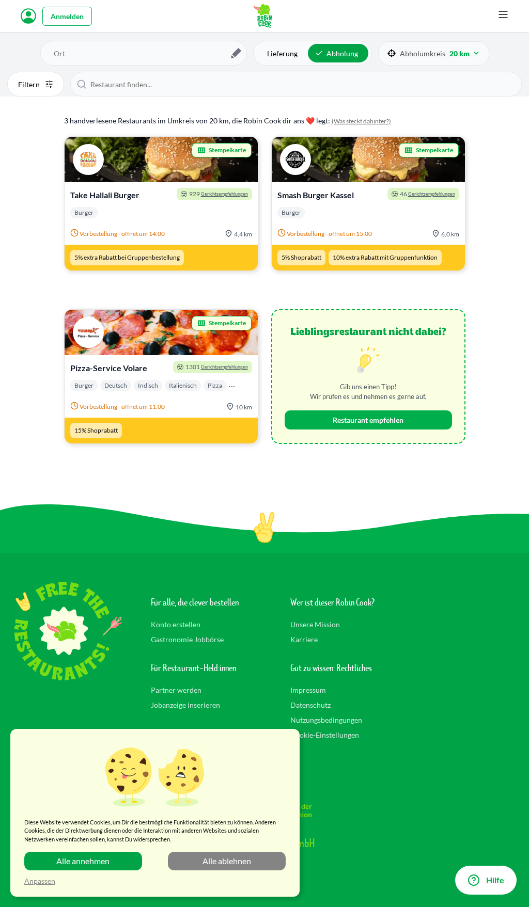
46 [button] (427, 194)
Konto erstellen (175, 624)
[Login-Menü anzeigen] (28, 16)
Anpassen (39, 881)
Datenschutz (310, 705)
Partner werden (176, 690)
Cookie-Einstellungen (324, 734)
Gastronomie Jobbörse (187, 639)
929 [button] (218, 194)
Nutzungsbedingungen (326, 719)
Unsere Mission (315, 624)
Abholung (342, 53)
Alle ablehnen (227, 861)
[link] (161, 203)
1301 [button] (216, 367)
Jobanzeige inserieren (185, 705)
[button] (433, 53)
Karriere (304, 639)
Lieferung (282, 53)
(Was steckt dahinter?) (361, 121)
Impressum (308, 690)
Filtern (29, 84)
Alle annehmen (83, 861)
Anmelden (67, 16)
